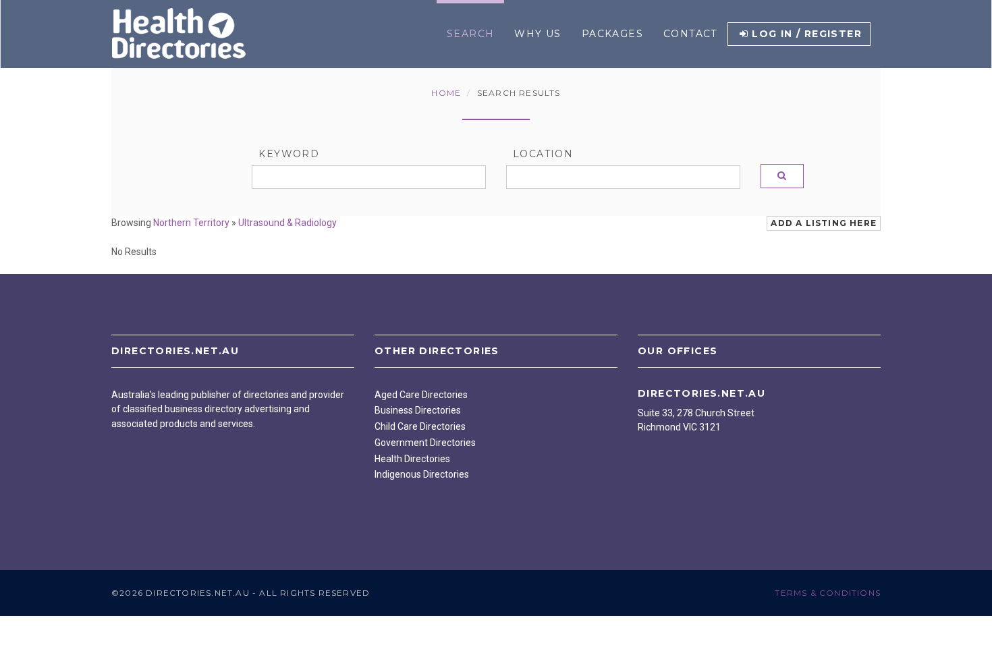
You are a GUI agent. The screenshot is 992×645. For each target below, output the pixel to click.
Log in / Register (807, 34)
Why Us (537, 34)
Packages (612, 34)
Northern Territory (191, 222)
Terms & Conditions (828, 593)
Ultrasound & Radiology (287, 222)
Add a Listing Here (824, 223)
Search (470, 34)
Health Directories (412, 458)
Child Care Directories (420, 426)
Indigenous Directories (422, 474)
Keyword (288, 154)
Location (543, 154)
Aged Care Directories (421, 394)
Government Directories (425, 442)
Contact (690, 34)
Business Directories (418, 410)
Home (446, 93)
